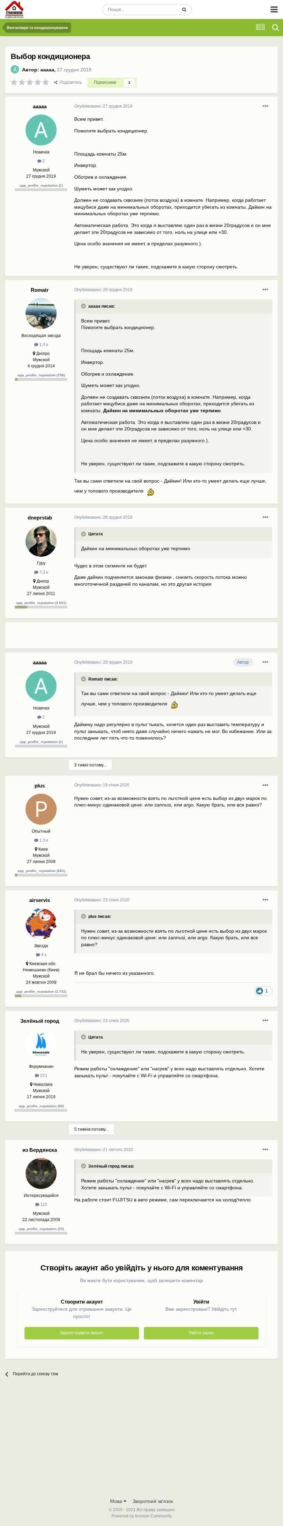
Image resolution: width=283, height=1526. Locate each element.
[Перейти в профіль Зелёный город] (41, 1044)
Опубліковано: (103, 106)
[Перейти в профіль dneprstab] (41, 541)
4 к (43, 954)
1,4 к (43, 344)
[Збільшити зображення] (151, 491)
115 (43, 1204)
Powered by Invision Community (141, 1516)
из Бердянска (39, 1150)
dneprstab (40, 518)
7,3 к (43, 572)
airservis (39, 900)
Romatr (40, 290)
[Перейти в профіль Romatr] (41, 313)
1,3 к (43, 840)
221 (43, 1075)
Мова (117, 1501)
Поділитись (69, 82)
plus (40, 786)
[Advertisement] (155, 638)
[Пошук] (184, 9)
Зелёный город (39, 1021)
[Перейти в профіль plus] (41, 809)
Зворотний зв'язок (153, 1501)
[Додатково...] (265, 106)
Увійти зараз (201, 1332)
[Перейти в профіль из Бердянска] (41, 1173)
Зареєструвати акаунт (82, 1332)
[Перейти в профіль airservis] (41, 923)
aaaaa (47, 69)
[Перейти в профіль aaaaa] (15, 69)
